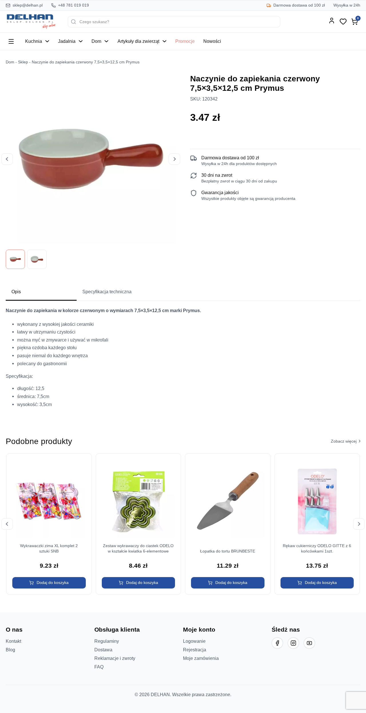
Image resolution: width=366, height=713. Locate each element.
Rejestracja (194, 649)
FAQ (99, 666)
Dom (96, 41)
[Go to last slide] (7, 159)
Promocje (185, 41)
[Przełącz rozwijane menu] (47, 41)
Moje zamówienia (201, 658)
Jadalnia (66, 41)
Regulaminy (106, 641)
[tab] (41, 292)
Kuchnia (33, 41)
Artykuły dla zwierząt (138, 41)
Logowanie (194, 641)
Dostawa (103, 649)
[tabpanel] (183, 360)
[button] (49, 583)
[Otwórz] (11, 41)
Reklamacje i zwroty (114, 658)
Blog (10, 649)
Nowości (212, 41)
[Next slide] (174, 159)
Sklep (23, 62)
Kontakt (13, 641)
